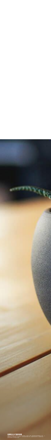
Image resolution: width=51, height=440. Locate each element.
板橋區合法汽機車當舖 (14, 434)
